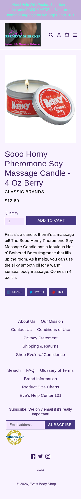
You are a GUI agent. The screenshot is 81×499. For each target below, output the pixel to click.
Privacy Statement (40, 338)
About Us (26, 321)
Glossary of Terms (57, 370)
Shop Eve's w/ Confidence (40, 354)
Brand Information (40, 379)
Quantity (11, 213)
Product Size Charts (40, 387)
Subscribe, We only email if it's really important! (40, 411)
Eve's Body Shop (43, 484)
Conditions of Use (53, 329)
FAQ (30, 370)
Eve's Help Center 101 (41, 395)
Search (14, 370)
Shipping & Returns (40, 346)
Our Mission (52, 321)
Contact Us (21, 329)
